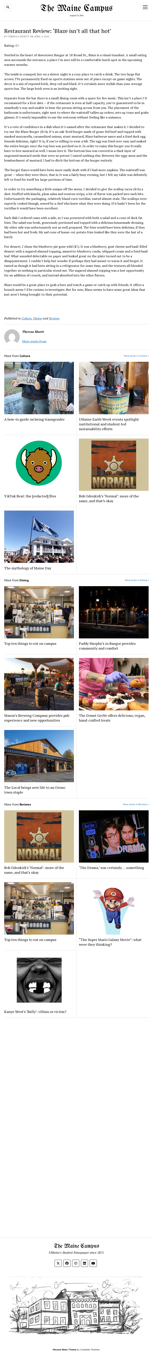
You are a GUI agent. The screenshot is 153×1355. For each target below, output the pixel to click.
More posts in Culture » (136, 355)
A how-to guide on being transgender (34, 419)
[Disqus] (76, 1071)
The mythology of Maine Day (27, 568)
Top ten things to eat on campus (30, 643)
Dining (37, 318)
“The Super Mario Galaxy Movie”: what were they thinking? (110, 942)
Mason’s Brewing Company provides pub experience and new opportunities (36, 718)
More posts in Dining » (137, 580)
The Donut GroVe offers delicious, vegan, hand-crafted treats (112, 718)
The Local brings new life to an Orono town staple (34, 790)
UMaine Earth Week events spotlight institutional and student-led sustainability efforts (109, 424)
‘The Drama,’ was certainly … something (111, 867)
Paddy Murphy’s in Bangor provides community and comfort (107, 646)
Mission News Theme (64, 1349)
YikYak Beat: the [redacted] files (30, 496)
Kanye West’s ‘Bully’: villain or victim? (35, 1011)
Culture (26, 318)
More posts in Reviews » (136, 804)
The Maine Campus (76, 8)
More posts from (34, 341)
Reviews (54, 318)
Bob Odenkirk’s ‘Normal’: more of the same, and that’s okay (109, 498)
